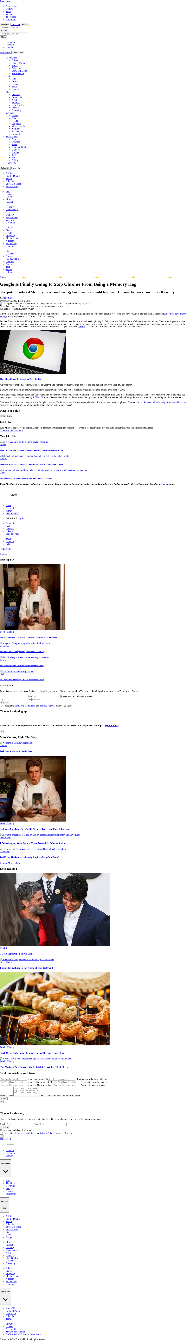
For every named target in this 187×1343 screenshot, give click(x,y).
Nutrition (16, 128)
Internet (15, 89)
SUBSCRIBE (12, 513)
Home (14, 144)
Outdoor (15, 149)
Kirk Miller (8, 298)
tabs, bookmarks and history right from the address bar (161, 402)
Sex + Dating (6, 962)
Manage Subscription (15, 1331)
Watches (15, 107)
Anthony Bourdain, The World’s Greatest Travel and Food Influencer (28, 637)
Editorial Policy (13, 1311)
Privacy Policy (46, 705)
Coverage (10, 1186)
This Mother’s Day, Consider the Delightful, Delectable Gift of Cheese (34, 1067)
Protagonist (11, 1193)
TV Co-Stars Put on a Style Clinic (16, 953)
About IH (10, 1308)
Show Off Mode (19, 71)
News (14, 100)
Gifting (15, 160)
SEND (3, 1098)
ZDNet (36, 397)
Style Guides (18, 105)
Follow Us (5, 25)
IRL (8, 1188)
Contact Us (11, 1313)
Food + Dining (18, 63)
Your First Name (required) (39, 1082)
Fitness (15, 118)
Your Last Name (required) (39, 1085)
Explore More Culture (10, 863)
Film (14, 78)
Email (30, 696)
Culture (9, 9)
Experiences (11, 6)
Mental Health (18, 126)
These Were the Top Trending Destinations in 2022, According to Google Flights (32, 450)
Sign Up (4, 703)
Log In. (21, 518)
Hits (8, 1180)
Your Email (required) (37, 1079)
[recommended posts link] (16, 743)
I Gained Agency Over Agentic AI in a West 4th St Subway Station (32, 843)
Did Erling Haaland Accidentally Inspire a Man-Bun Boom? (29, 857)
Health (15, 121)
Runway (16, 102)
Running (16, 134)
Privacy (9, 1324)
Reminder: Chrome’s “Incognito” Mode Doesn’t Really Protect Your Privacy (31, 464)
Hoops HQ (11, 19)
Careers (9, 1326)
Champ (9, 1191)
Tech (14, 155)
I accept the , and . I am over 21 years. (38, 705)
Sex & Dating (18, 73)
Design (15, 84)
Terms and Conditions (25, 705)
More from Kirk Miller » (11, 430)
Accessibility (12, 1329)
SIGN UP (5, 1127)
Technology (5, 837)
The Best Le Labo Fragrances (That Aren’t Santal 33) (22, 652)
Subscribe (15, 24)
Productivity (17, 131)
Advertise (10, 1316)
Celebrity (16, 94)
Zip (29, 699)
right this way (111, 725)
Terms (9, 1319)
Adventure (16, 68)
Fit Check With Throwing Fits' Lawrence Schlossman (22, 680)
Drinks (15, 60)
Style (8, 11)
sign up (166, 484)
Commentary (18, 97)
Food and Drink (19, 147)
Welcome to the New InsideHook (16, 751)
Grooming (16, 110)
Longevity (16, 123)
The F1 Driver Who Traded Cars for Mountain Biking (22, 666)
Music (14, 86)
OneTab (81, 326)
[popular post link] (33, 629)
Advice (15, 115)
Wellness (10, 14)
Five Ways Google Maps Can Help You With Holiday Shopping (26, 478)
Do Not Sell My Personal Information (23, 1334)
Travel (15, 65)
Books (15, 81)
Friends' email (6, 1095)
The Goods (11, 16)
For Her (15, 152)
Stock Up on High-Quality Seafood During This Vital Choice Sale (32, 1053)
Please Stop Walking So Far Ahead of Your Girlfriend (26, 968)
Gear (2, 472)
